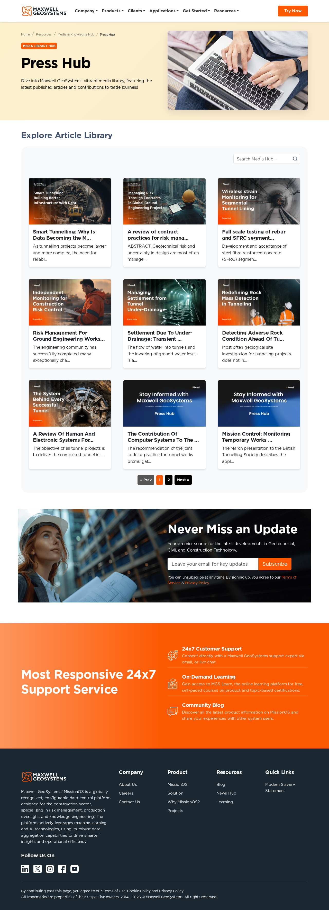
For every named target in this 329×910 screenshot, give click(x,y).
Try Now (293, 11)
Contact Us (129, 802)
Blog (220, 784)
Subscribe (274, 563)
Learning (224, 802)
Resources (43, 34)
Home (25, 34)
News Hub (226, 793)
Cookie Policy (139, 891)
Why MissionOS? (184, 802)
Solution (175, 793)
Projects (175, 810)
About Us (128, 784)
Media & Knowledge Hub (76, 34)
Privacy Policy (197, 582)
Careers (126, 793)
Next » (183, 479)
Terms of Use (114, 891)
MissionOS (177, 784)
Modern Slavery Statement (280, 787)
